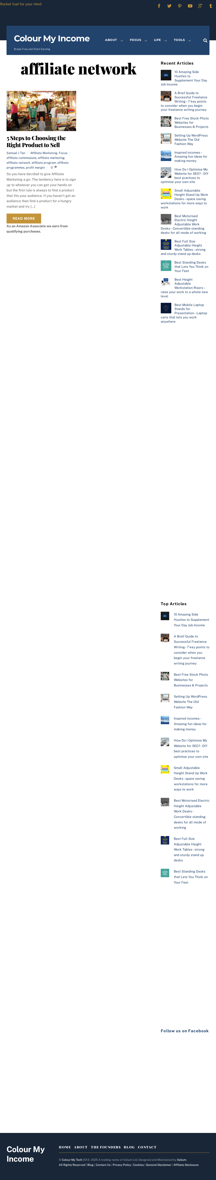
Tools (179, 40)
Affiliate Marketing (43, 153)
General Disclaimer (158, 1164)
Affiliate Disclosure (186, 1164)
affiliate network (18, 162)
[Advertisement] (185, 396)
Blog (129, 1147)
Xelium (181, 1159)
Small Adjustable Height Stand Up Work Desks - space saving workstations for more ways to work (191, 778)
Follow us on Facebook (185, 1030)
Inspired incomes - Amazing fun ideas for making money (190, 724)
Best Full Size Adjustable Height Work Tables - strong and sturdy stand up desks (189, 849)
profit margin (35, 167)
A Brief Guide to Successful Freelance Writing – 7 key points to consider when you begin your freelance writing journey (184, 101)
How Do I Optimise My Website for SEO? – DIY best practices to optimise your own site (184, 176)
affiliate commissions (21, 158)
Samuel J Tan (16, 153)
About (111, 40)
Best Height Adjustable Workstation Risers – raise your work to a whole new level (184, 288)
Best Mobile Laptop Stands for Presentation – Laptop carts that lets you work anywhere (184, 313)
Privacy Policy (122, 1164)
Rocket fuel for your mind (21, 4)
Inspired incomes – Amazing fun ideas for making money (190, 157)
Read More (24, 219)
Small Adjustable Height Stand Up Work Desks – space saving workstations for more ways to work (184, 199)
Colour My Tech (72, 1159)
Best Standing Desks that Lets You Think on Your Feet (191, 267)
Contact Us (103, 1164)
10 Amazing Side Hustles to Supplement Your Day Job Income (184, 78)
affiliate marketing (51, 158)
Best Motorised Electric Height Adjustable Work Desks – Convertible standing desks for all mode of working (183, 224)
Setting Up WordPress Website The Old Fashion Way (191, 140)
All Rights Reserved (72, 1164)
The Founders (106, 1147)
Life (157, 40)
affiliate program (44, 162)
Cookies (138, 1164)
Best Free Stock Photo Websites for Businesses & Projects (191, 122)
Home (65, 1147)
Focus (135, 40)
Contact (147, 1147)
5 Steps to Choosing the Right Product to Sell (36, 141)
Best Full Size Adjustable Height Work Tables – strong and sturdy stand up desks (183, 248)
